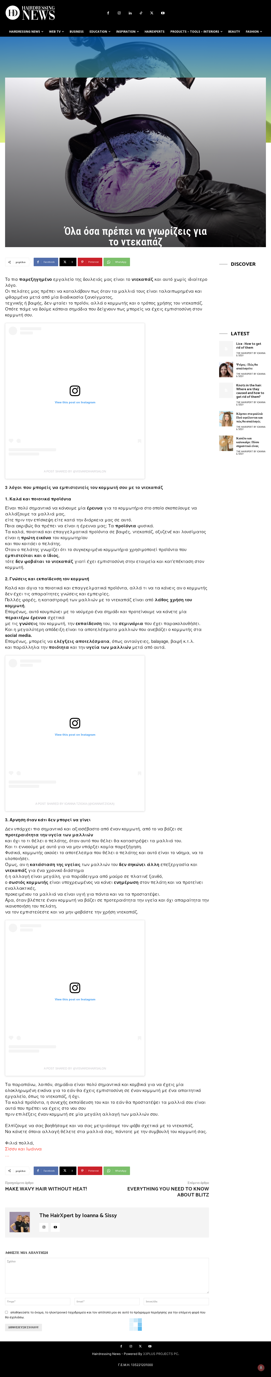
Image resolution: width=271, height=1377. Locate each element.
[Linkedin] (130, 13)
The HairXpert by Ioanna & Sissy (78, 1215)
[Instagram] (119, 13)
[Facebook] (108, 13)
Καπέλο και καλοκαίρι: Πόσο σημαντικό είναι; (247, 442)
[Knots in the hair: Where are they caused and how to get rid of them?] (226, 390)
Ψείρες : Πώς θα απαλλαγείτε (247, 366)
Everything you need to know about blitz (168, 1192)
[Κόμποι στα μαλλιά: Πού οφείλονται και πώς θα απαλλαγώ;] (226, 418)
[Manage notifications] (261, 1367)
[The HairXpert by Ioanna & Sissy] (22, 1222)
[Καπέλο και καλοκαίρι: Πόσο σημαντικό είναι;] (226, 443)
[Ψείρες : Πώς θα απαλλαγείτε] (226, 369)
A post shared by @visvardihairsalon (75, 471)
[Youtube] (162, 13)
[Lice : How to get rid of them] (226, 348)
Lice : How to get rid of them (248, 345)
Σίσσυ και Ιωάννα (23, 1149)
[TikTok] (141, 13)
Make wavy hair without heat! (46, 1189)
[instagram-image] (242, 295)
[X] (152, 13)
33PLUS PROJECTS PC (160, 1354)
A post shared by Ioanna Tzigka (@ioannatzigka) (75, 803)
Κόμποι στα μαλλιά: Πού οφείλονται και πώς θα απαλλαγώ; (249, 417)
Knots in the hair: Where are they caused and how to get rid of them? (250, 391)
